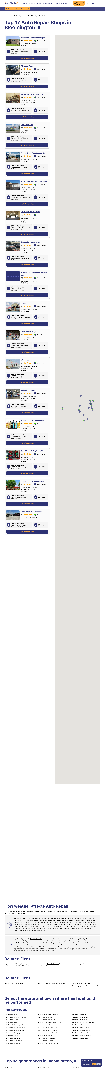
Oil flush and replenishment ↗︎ (81, 983)
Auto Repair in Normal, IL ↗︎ (46, 1035)
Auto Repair (12, 16)
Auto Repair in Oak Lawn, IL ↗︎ (47, 1038)
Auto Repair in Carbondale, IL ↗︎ (14, 1030)
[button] (83, 415)
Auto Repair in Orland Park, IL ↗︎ (48, 1043)
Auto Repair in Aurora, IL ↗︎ (13, 1019)
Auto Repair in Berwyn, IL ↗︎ (13, 1022)
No (98, 1064)
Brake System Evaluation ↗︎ (13, 986)
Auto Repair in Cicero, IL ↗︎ (13, 1038)
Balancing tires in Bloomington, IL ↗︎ (16, 983)
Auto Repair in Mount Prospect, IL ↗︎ (49, 1030)
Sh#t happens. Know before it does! (17, 9)
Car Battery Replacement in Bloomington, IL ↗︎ (51, 984)
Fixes (39, 3)
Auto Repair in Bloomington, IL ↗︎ (15, 1025)
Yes (94, 1064)
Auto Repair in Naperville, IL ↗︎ (47, 1033)
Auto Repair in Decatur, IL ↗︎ (13, 1040)
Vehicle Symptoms (61, 3)
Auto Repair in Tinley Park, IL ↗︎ (81, 1033)
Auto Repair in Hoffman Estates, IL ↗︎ (49, 1022)
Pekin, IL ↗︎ (75, 1067)
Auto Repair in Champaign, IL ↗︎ (14, 1033)
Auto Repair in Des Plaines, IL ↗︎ (48, 1014)
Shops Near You (48, 3)
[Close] (100, 1060)
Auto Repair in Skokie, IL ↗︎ (80, 1027)
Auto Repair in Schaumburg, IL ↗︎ (82, 1025)
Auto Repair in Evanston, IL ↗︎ (47, 1019)
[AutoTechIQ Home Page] (11, 3)
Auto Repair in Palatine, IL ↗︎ (80, 1014)
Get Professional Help (27, 58)
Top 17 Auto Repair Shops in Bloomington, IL (40, 16)
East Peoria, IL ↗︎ (43, 1067)
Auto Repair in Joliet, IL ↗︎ (46, 1025)
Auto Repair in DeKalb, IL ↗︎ (13, 1043)
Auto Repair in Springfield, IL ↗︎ (81, 1030)
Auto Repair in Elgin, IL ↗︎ (46, 1017)
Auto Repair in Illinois (21, 16)
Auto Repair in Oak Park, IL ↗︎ (47, 1040)
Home (6, 16)
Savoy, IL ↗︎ (8, 1067)
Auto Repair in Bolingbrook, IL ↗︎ (15, 1027)
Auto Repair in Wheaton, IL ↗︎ (81, 1038)
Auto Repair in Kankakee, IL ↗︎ (47, 1027)
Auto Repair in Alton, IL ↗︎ (12, 1014)
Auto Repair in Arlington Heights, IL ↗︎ (16, 1017)
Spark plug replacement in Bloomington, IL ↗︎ (86, 986)
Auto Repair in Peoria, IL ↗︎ (80, 1017)
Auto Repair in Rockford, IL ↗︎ (81, 1019)
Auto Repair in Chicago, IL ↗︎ (13, 1035)
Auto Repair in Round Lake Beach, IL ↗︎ (84, 1022)
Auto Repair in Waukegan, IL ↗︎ (81, 1035)
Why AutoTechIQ (28, 3)
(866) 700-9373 (94, 3)
